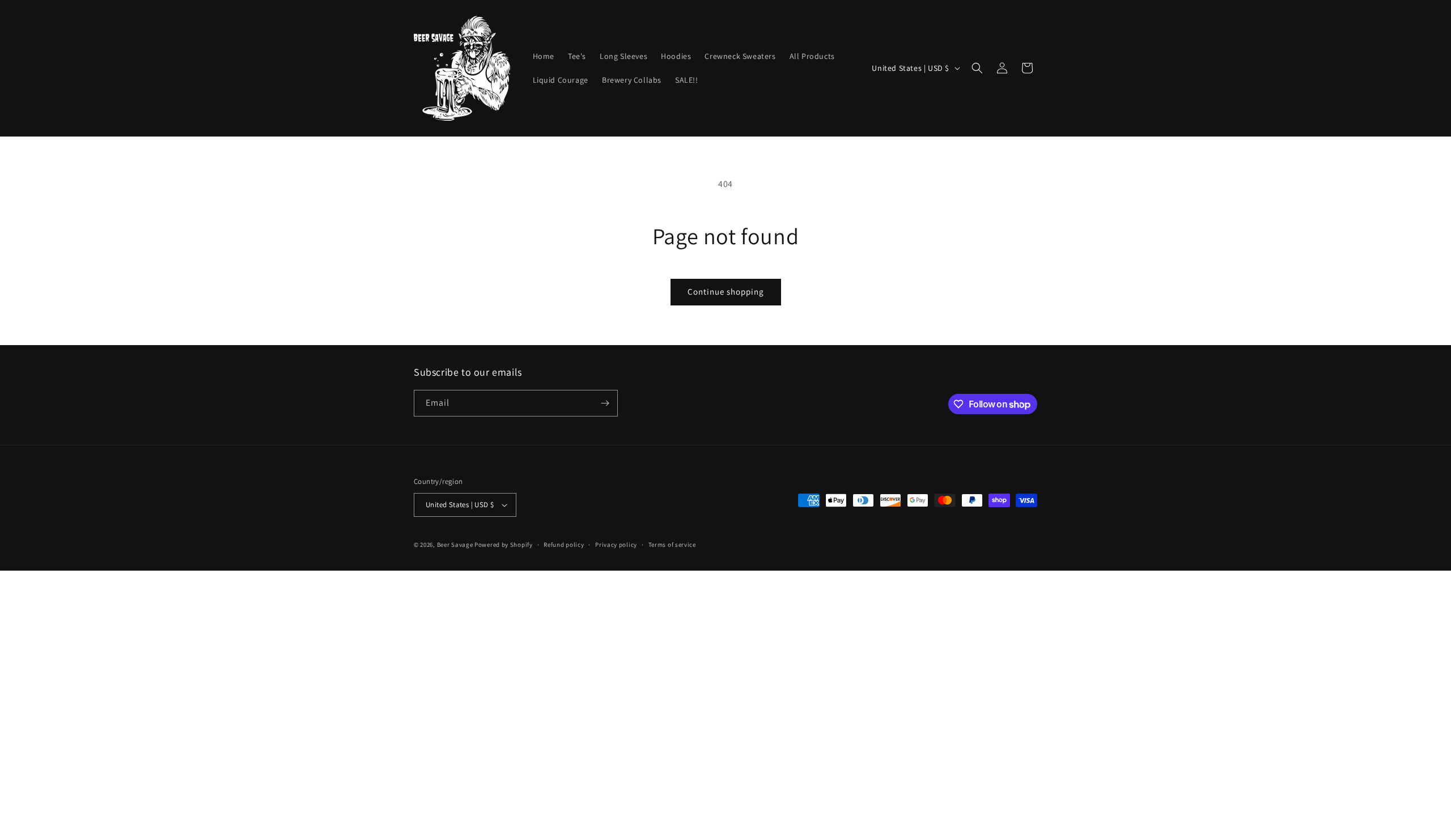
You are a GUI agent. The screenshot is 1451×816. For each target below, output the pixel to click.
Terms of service (672, 545)
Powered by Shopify (503, 545)
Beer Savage (455, 545)
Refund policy (564, 545)
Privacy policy (616, 545)
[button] (977, 68)
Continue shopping (726, 291)
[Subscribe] (604, 403)
